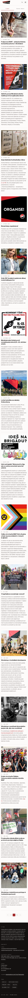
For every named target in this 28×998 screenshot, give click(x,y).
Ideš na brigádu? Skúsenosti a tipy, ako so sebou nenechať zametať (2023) (13, 466)
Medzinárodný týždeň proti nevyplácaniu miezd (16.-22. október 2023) (13, 342)
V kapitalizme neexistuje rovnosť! (12, 594)
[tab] (7, 8)
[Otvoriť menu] (25, 2)
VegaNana (14, 987)
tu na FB (3, 183)
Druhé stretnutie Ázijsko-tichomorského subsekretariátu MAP (12, 778)
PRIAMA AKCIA (13, 994)
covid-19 (4, 982)
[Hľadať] (22, 2)
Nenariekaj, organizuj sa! (9, 226)
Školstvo (15, 984)
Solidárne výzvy (6, 987)
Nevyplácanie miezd (13, 982)
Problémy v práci (6, 984)
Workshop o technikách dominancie (13, 660)
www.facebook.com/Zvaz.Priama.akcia (15, 974)
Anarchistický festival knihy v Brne (13, 160)
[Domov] (6, 2)
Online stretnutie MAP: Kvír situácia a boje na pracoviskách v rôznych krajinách (13, 536)
